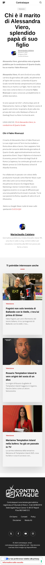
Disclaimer (17, 520)
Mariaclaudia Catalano (26, 50)
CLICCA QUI (16, 209)
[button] (4, 2)
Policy (33, 517)
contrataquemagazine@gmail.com (17, 545)
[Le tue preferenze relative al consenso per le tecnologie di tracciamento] (41, 561)
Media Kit (28, 520)
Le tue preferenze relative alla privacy (23, 559)
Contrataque (22, 2)
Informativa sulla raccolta (13, 562)
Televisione (21, 9)
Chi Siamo (13, 517)
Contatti (24, 517)
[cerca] (40, 2)
